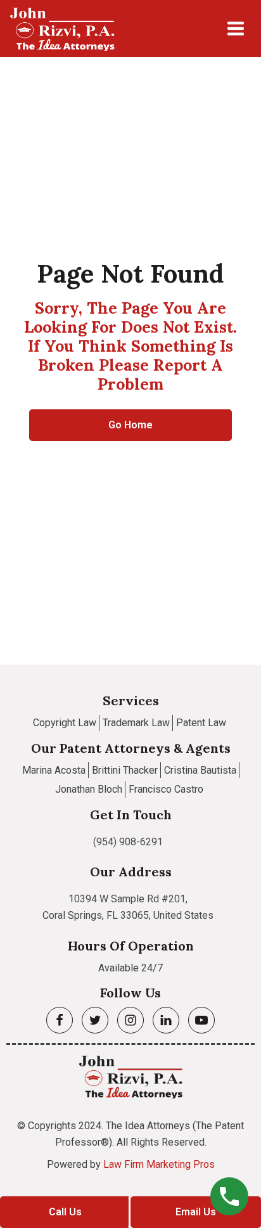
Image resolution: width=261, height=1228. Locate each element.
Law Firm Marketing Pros (159, 1164)
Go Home (130, 425)
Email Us (195, 1212)
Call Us (65, 1212)
